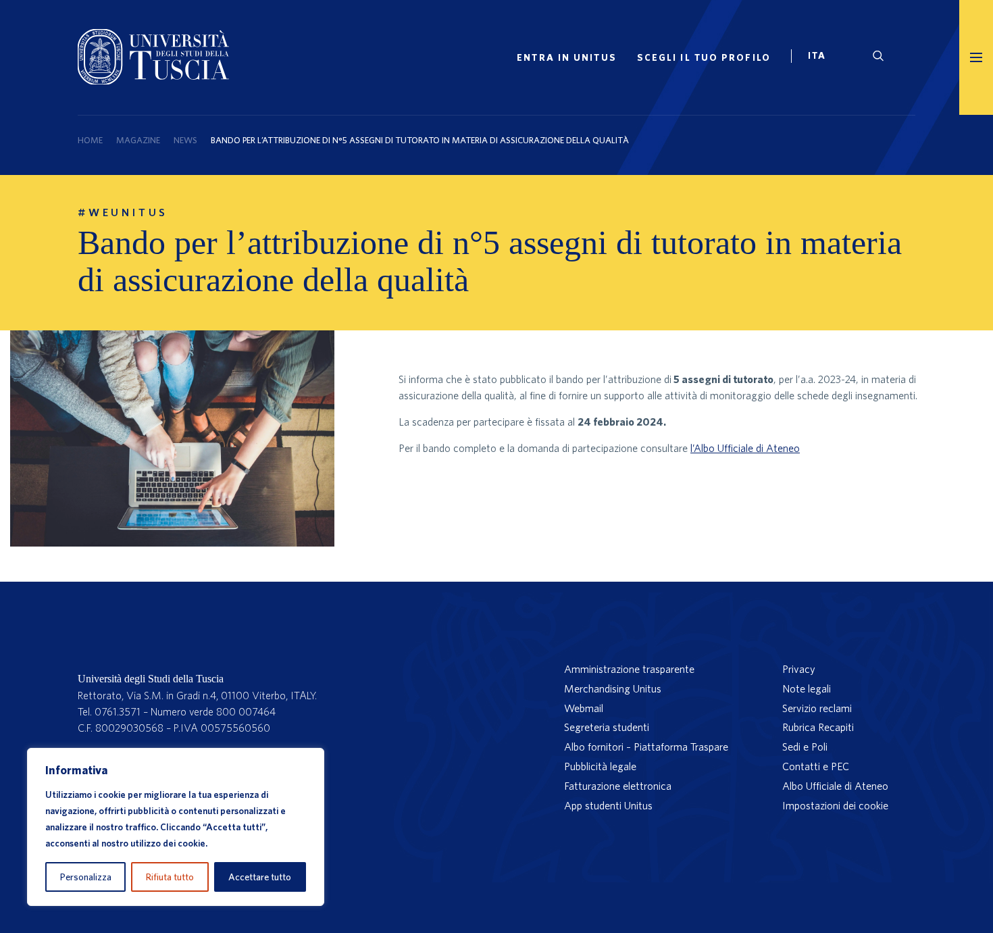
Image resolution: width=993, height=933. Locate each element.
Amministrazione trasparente (629, 669)
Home (90, 140)
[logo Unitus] (153, 80)
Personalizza (85, 877)
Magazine (138, 140)
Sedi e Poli (805, 746)
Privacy (798, 669)
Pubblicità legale (600, 766)
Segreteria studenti (606, 727)
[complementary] (175, 827)
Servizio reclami (817, 708)
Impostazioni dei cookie (835, 805)
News (185, 140)
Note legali (806, 688)
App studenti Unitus (608, 805)
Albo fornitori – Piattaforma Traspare (646, 746)
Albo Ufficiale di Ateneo (835, 786)
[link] (823, 57)
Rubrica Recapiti (818, 727)
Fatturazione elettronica (617, 786)
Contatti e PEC (815, 766)
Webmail (583, 708)
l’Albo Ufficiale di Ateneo (745, 448)
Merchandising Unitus (612, 688)
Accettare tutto (259, 877)
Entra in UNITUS (567, 57)
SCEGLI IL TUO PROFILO (704, 57)
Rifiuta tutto (170, 877)
